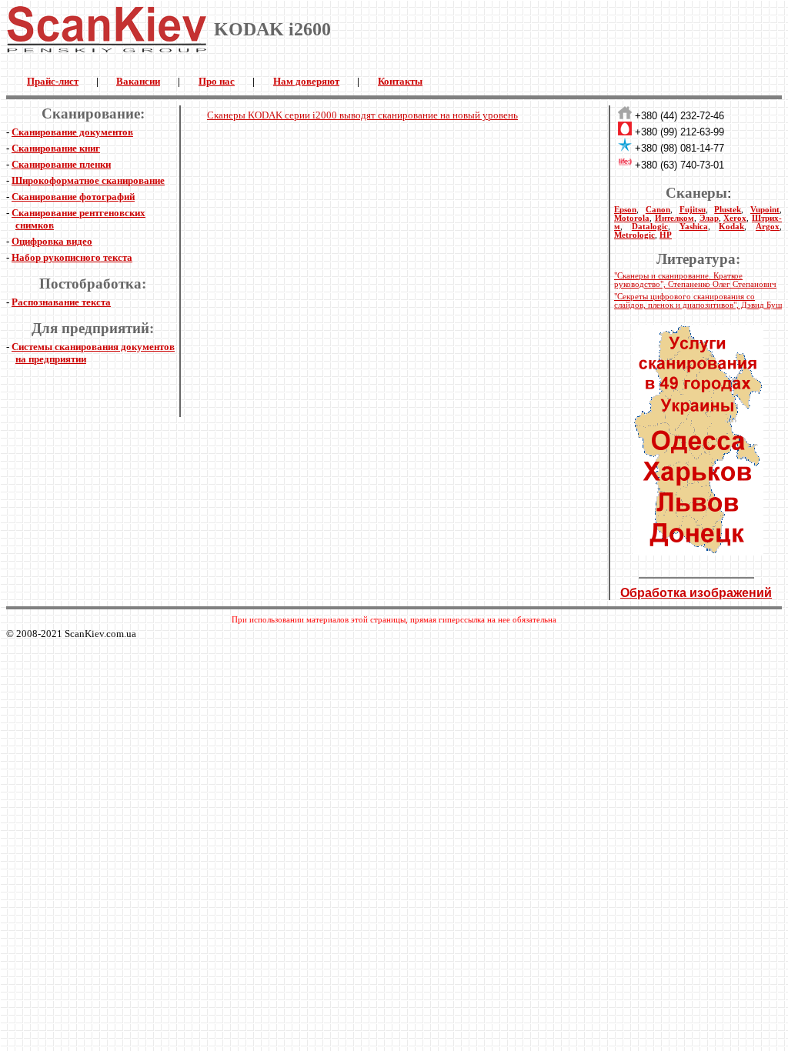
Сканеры (696, 193)
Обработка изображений (696, 592)
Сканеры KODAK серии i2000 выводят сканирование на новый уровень (362, 115)
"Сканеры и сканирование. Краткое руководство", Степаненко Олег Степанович (695, 280)
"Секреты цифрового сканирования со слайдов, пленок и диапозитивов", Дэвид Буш (698, 300)
